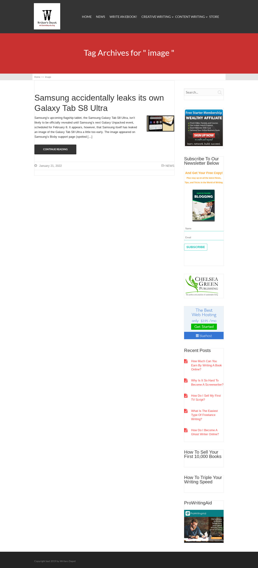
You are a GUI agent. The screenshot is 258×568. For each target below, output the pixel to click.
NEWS (100, 17)
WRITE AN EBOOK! (123, 17)
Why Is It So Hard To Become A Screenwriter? (207, 382)
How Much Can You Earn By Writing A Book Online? (206, 365)
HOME (87, 17)
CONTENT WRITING (190, 17)
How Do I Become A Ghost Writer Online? (205, 432)
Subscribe (195, 247)
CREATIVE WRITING (156, 17)
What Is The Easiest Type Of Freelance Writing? (204, 415)
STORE (214, 17)
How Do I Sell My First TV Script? (206, 397)
